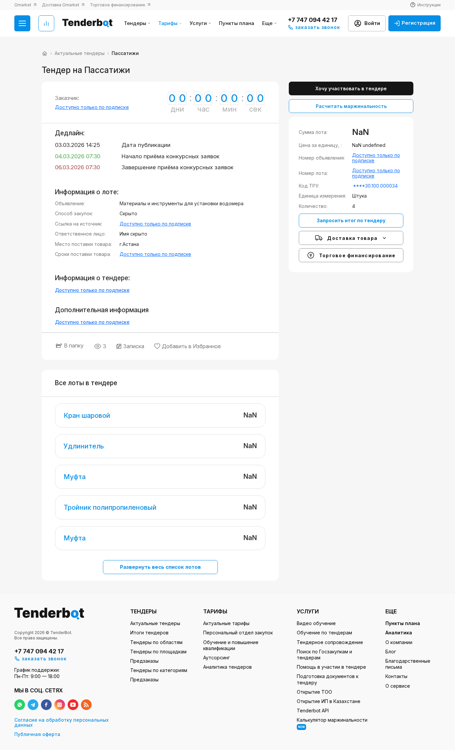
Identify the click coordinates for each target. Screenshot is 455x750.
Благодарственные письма (407, 664)
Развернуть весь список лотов (160, 567)
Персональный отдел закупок (238, 632)
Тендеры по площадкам (158, 651)
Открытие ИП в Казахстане (328, 701)
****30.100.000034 (375, 185)
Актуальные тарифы (226, 623)
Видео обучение (316, 623)
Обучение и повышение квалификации (230, 645)
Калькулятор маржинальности (332, 722)
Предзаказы (144, 661)
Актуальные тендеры (155, 623)
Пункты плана (236, 23)
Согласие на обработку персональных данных (61, 722)
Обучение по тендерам (324, 632)
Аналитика (398, 632)
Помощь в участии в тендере (331, 667)
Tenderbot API (313, 710)
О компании (398, 642)
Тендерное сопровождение (330, 642)
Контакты (396, 676)
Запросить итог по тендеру (351, 220)
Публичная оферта (37, 734)
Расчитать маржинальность (351, 106)
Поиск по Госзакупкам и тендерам (324, 654)
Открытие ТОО (314, 692)
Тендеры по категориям (158, 670)
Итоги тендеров (149, 632)
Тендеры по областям (156, 642)
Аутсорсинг (216, 657)
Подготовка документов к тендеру (327, 679)
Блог (390, 651)
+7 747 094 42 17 (312, 19)
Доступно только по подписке (92, 107)
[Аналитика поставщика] (46, 23)
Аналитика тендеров (227, 667)
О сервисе (397, 686)
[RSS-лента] (86, 704)
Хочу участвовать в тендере (351, 88)
